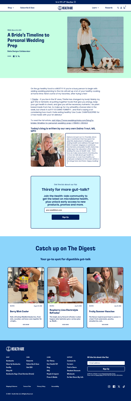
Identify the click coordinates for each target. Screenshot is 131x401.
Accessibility (55, 386)
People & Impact (53, 374)
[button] (118, 7)
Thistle (35, 99)
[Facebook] (13, 56)
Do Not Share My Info (75, 377)
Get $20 (29, 367)
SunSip (8, 367)
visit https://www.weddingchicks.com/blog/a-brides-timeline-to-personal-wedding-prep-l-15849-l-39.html (62, 121)
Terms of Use (27, 386)
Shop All (9, 371)
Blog (48, 367)
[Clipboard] (18, 56)
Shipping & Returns (11, 386)
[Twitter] (16, 56)
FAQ (48, 371)
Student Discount (73, 371)
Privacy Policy (99, 375)
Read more (26, 324)
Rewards (109, 8)
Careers (70, 364)
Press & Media (52, 377)
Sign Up (65, 217)
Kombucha (10, 361)
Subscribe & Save (27, 8)
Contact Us (71, 361)
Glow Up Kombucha (13, 364)
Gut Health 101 (52, 364)
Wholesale (71, 374)
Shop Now (69, 2)
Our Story (50, 361)
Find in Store (72, 367)
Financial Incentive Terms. (109, 373)
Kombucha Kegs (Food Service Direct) (20, 374)
